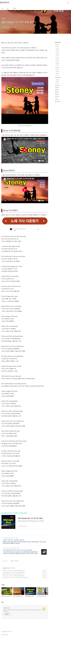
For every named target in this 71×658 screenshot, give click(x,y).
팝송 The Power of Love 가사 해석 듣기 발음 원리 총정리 (15, 577)
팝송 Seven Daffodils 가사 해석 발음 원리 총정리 (13, 570)
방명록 (14, 8)
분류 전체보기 (58, 42)
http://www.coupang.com (9, 537)
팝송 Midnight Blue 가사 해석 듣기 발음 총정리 (14, 513)
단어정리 (57, 55)
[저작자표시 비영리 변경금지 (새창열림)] (17, 560)
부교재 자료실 (58, 77)
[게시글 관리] (7, 561)
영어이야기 (4, 3)
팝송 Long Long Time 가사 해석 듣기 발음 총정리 (13, 575)
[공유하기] (5, 561)
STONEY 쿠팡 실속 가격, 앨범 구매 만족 (13, 540)
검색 (65, 3)
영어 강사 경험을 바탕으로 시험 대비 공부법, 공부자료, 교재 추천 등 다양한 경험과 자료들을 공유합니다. (22, 610)
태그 (8, 8)
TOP (68, 631)
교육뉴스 (57, 99)
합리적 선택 (57, 101)
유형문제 (57, 50)
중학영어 (57, 90)
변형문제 (57, 48)
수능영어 (57, 87)
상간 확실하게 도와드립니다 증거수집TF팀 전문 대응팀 (17, 550)
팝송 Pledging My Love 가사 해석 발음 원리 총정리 (13, 572)
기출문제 (57, 54)
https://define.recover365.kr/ (10, 548)
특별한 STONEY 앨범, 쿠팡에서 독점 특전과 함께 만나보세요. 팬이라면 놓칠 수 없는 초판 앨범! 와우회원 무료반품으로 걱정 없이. (24, 542)
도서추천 (57, 96)
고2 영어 (57, 58)
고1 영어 (57, 67)
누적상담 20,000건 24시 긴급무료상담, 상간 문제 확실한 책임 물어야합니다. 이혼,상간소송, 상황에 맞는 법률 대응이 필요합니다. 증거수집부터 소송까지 (20, 552)
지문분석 (57, 46)
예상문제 (57, 52)
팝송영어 (5, 568)
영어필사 (57, 94)
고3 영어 (57, 44)
